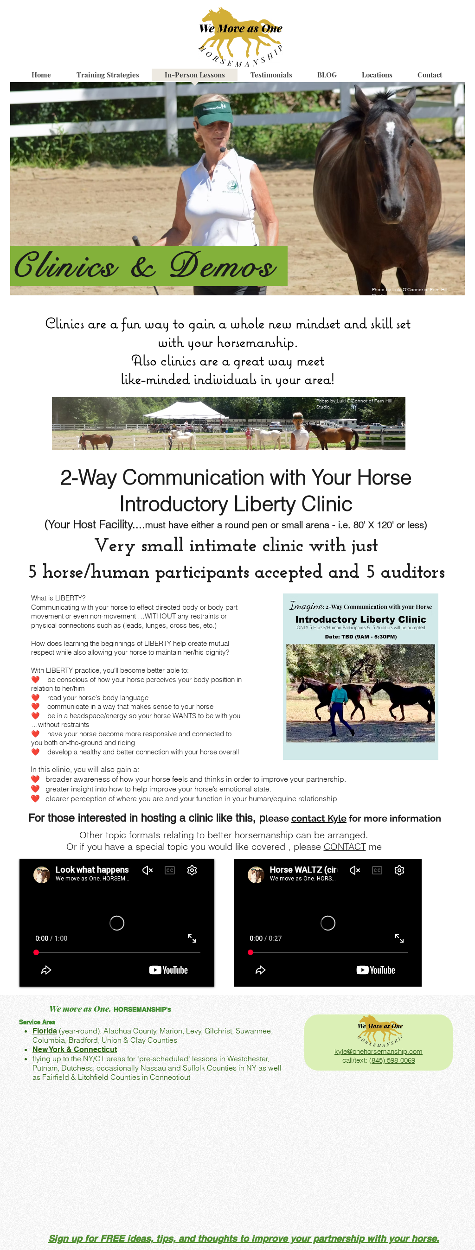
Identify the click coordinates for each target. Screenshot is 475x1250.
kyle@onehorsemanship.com (378, 1051)
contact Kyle (319, 818)
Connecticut (95, 1049)
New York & (53, 1049)
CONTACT (345, 846)
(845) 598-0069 (392, 1060)
